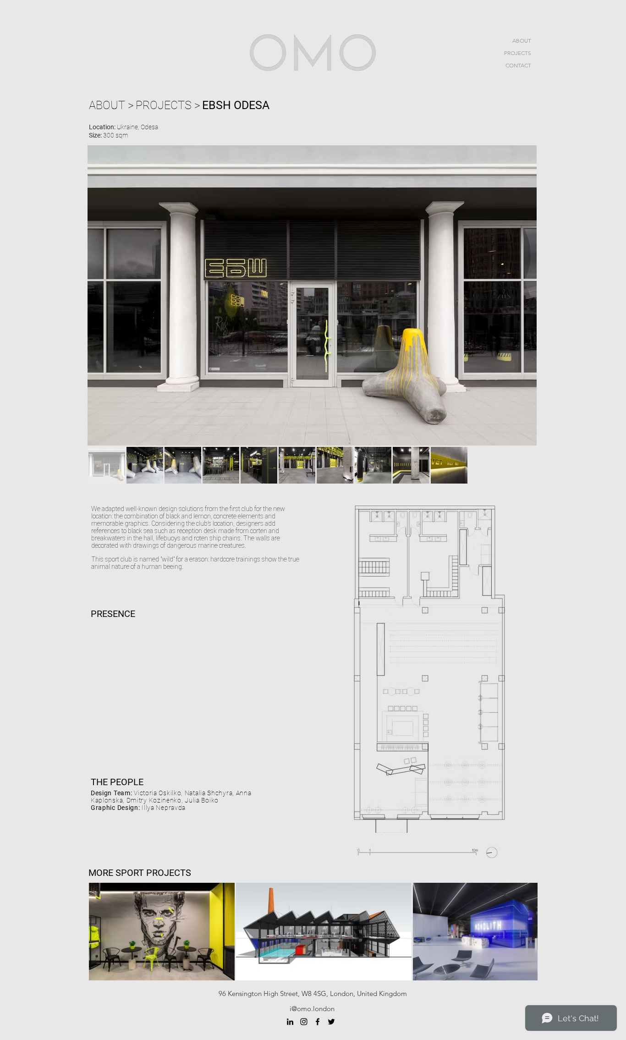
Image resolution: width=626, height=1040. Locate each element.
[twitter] (331, 1021)
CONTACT (518, 65)
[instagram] (303, 1021)
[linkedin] (290, 1021)
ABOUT (521, 40)
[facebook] (317, 1021)
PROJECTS (517, 53)
